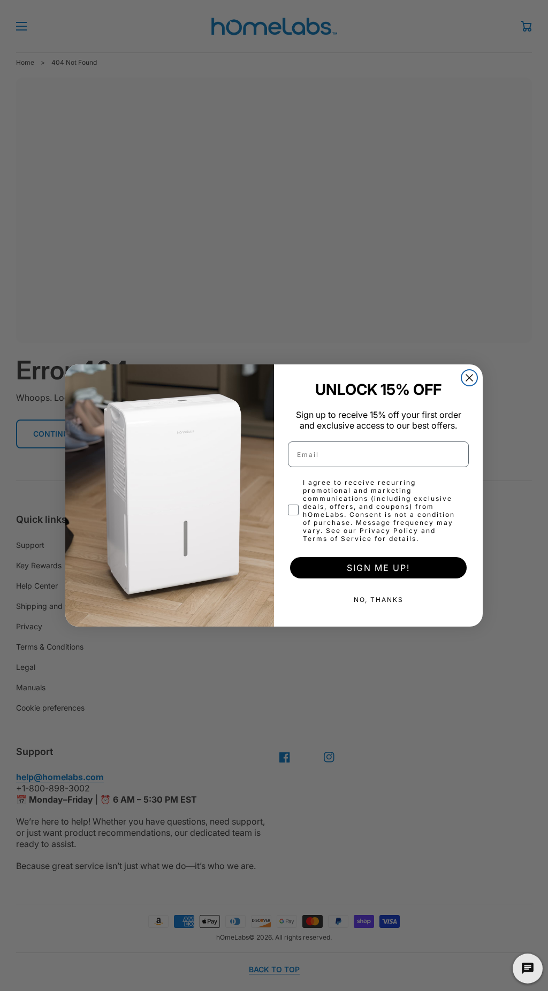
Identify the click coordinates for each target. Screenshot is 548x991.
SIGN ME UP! (378, 567)
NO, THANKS (379, 600)
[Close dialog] (469, 378)
